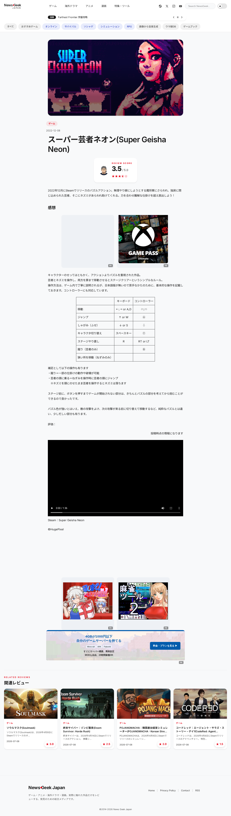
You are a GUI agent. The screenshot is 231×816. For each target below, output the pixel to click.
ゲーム (53, 6)
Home (151, 790)
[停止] (177, 17)
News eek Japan (46, 787)
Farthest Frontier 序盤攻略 (72, 17)
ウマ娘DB (171, 26)
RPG (129, 26)
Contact (185, 790)
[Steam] (160, 6)
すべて (10, 26)
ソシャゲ (88, 26)
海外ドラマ (71, 6)
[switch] (222, 6)
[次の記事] (181, 17)
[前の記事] (173, 17)
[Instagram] (173, 6)
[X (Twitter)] (166, 6)
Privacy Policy (168, 790)
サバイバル (70, 26)
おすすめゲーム (29, 26)
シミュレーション (110, 26)
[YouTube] (180, 6)
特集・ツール (122, 6)
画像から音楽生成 (148, 26)
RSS (197, 790)
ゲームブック (190, 26)
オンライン (51, 26)
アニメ (89, 6)
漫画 (103, 6)
